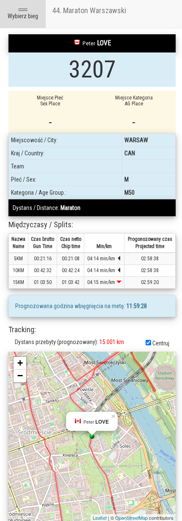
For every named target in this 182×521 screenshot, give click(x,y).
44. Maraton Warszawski (89, 10)
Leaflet (100, 517)
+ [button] (20, 363)
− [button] (20, 375)
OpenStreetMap (131, 517)
